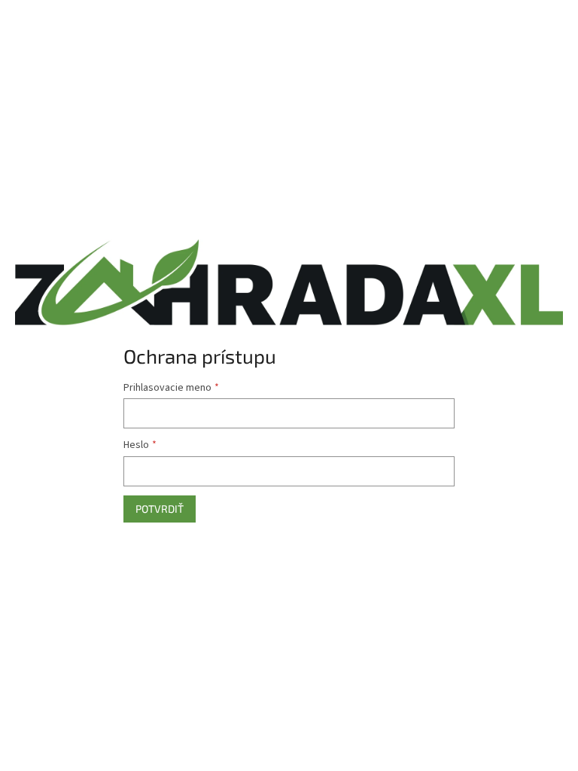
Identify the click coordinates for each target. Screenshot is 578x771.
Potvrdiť (159, 508)
